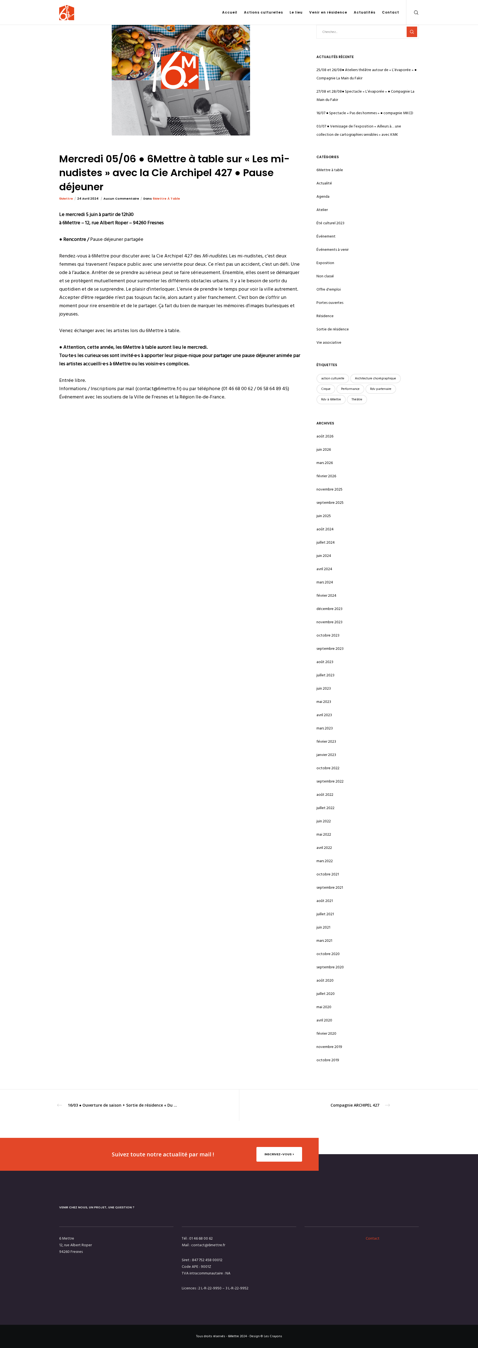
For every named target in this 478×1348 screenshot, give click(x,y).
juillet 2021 (325, 914)
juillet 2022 (325, 808)
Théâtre (357, 399)
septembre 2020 (330, 967)
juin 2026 (323, 449)
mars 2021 (324, 940)
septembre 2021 (329, 887)
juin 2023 (323, 688)
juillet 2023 (325, 675)
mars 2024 (324, 582)
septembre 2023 (330, 648)
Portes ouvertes (329, 302)
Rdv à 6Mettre (331, 399)
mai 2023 (323, 701)
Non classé (325, 276)
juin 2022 (323, 821)
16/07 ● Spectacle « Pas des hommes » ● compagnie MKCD (364, 113)
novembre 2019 (329, 1047)
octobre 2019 (327, 1060)
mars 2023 (324, 728)
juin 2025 (323, 516)
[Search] (412, 12)
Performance (350, 389)
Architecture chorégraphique (375, 378)
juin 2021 (323, 927)
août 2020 (325, 980)
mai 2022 (323, 834)
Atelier (322, 210)
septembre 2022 (330, 781)
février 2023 (326, 741)
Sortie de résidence (332, 329)
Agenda (322, 196)
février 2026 (326, 476)
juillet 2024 (325, 542)
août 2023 (324, 662)
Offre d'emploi (328, 289)
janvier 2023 (326, 755)
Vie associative (328, 342)
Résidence (325, 316)
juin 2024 (323, 555)
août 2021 (324, 901)
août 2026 (324, 436)
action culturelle (332, 378)
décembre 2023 (329, 609)
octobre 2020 (328, 954)
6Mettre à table (166, 198)
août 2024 (325, 529)
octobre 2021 (327, 874)
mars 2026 (324, 463)
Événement (326, 236)
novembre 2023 (329, 622)
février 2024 (326, 595)
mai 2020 (323, 1007)
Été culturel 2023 (330, 223)
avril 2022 (324, 847)
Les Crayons (273, 1336)
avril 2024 (324, 569)
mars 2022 (324, 861)
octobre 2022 (327, 768)
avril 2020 (324, 1020)
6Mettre (66, 198)
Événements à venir (332, 249)
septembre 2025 (330, 502)
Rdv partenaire (380, 389)
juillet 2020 (325, 993)
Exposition (325, 263)
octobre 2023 (327, 635)
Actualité (324, 183)
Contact (373, 1238)
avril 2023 (324, 715)
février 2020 (326, 1033)
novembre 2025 (329, 489)
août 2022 (324, 794)
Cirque (326, 389)
